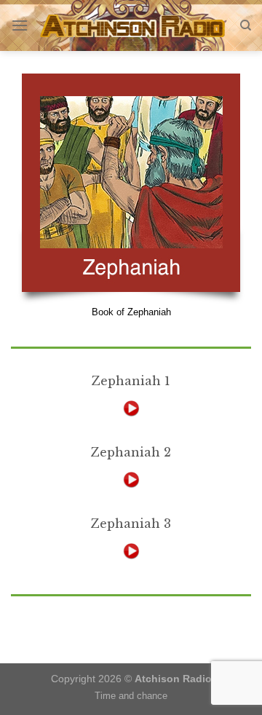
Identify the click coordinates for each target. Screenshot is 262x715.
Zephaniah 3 (131, 523)
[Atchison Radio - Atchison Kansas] (134, 25)
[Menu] (19, 25)
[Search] (245, 25)
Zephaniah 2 (131, 452)
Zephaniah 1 (131, 381)
